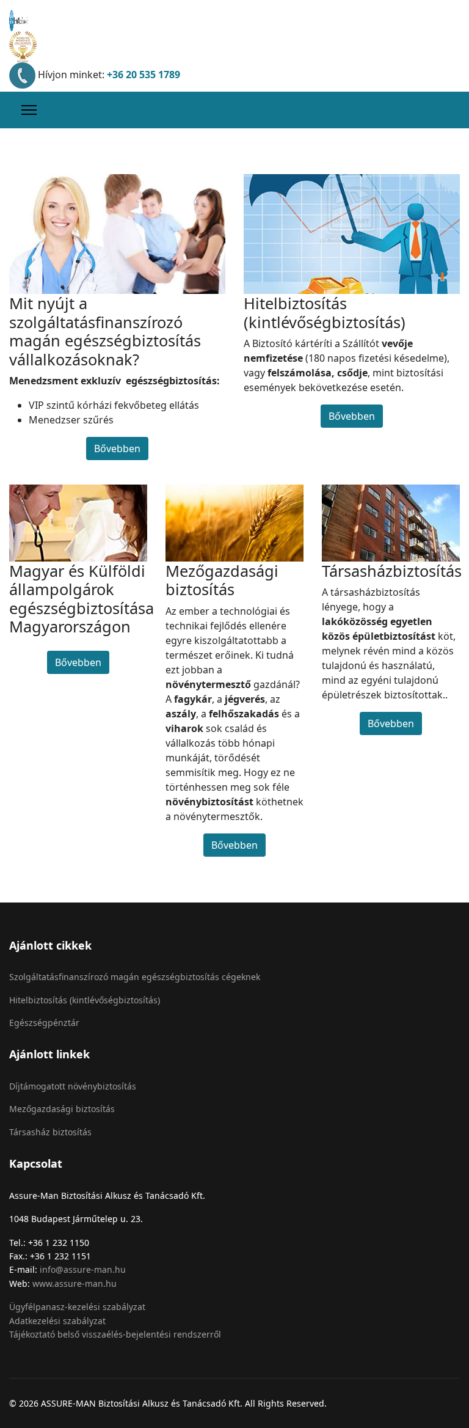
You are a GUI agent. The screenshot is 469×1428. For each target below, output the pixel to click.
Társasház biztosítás (50, 1132)
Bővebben (117, 448)
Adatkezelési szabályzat (57, 1321)
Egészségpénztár (44, 1022)
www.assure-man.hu (74, 1283)
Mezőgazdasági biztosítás (62, 1109)
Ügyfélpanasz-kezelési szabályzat (77, 1307)
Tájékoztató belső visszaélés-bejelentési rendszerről (115, 1334)
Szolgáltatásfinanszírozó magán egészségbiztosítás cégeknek (134, 977)
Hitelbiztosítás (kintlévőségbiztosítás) (84, 1000)
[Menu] (29, 110)
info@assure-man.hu (83, 1269)
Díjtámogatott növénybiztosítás (72, 1086)
